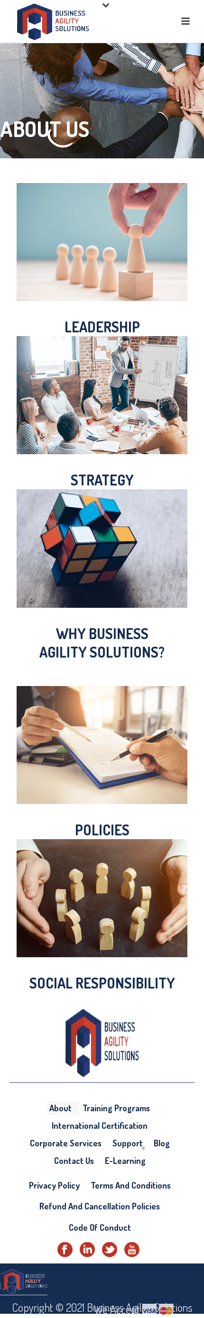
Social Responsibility (102, 983)
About (60, 1108)
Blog (162, 1143)
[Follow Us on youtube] (131, 1250)
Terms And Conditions (131, 1185)
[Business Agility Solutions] (23, 1280)
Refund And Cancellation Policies (99, 1206)
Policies (102, 830)
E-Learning (125, 1160)
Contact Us (74, 1160)
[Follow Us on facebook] (65, 1250)
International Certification (100, 1125)
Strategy (102, 480)
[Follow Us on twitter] (109, 1250)
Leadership (102, 327)
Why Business (102, 633)
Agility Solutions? (102, 652)
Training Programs (116, 1108)
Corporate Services (66, 1143)
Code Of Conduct (100, 1227)
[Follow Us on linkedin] (87, 1250)
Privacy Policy (54, 1185)
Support (127, 1143)
